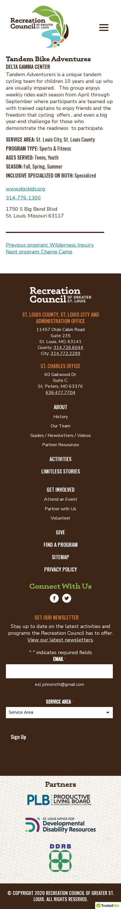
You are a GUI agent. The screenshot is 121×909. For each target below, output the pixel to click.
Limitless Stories (60, 471)
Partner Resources (60, 445)
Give (60, 532)
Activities (60, 459)
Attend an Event (60, 499)
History (60, 417)
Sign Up (18, 736)
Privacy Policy (60, 569)
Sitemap (60, 557)
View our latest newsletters (60, 639)
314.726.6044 (68, 347)
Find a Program (61, 544)
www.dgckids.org (25, 188)
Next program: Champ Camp (39, 251)
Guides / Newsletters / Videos (60, 435)
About (60, 407)
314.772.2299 (65, 353)
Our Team (60, 426)
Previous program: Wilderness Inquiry (50, 245)
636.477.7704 (60, 392)
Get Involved (61, 489)
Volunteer (60, 518)
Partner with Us (60, 509)
